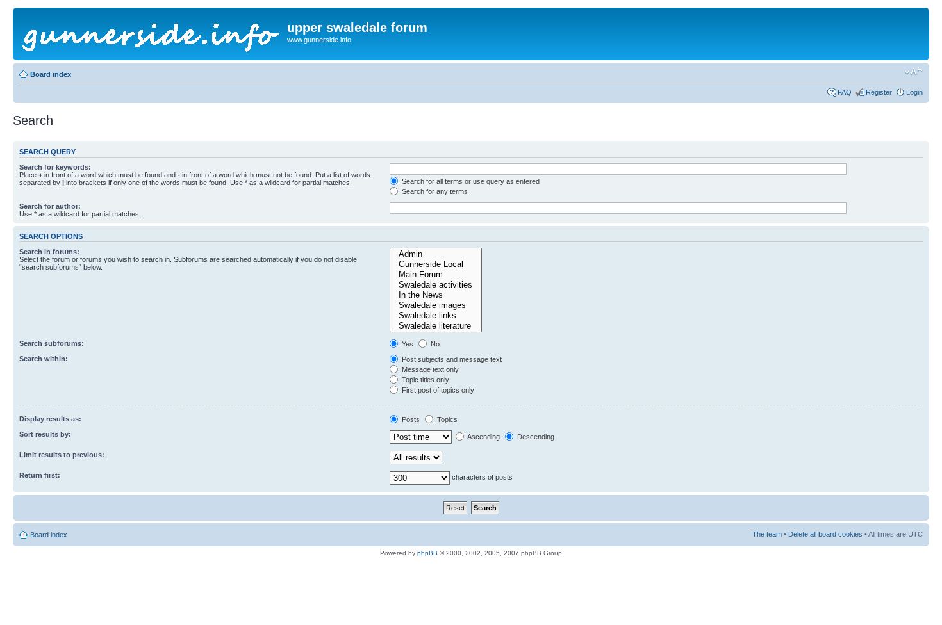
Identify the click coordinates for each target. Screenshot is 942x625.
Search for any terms (434, 191)
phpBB (427, 552)
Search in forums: (49, 252)
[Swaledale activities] (436, 285)
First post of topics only (437, 390)
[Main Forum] (436, 275)
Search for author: (50, 206)
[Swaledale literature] (436, 326)
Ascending (483, 437)
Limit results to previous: (61, 455)
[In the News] (436, 295)
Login (914, 92)
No (434, 344)
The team (767, 534)
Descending (534, 437)
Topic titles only (424, 380)
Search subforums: (51, 343)
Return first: (39, 475)
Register (879, 92)
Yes (406, 344)
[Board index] (151, 34)
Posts (410, 419)
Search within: (43, 358)
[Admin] (436, 254)
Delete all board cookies (825, 534)
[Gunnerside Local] (436, 264)
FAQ (845, 92)
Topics (446, 419)
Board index (50, 74)
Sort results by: (45, 434)
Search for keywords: (55, 167)
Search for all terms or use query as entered (470, 181)
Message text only (429, 369)
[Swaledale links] (436, 316)
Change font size (913, 71)
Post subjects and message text (451, 359)
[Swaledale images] (436, 305)
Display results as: (50, 419)
